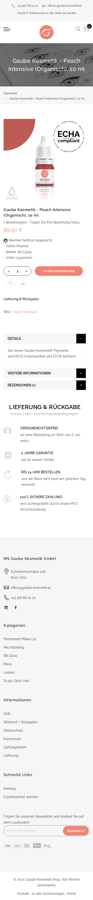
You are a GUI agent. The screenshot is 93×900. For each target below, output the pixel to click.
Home (71, 893)
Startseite (10, 93)
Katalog (10, 788)
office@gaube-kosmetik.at (64, 5)
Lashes (9, 672)
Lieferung (11, 755)
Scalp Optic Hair (16, 681)
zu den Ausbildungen (47, 893)
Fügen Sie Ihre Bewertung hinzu (54, 222)
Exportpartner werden (21, 797)
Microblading (14, 647)
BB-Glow (10, 656)
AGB (7, 714)
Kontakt (23, 893)
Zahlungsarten (15, 747)
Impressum (12, 739)
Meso (8, 664)
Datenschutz (13, 730)
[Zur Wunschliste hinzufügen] (11, 283)
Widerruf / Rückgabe (20, 722)
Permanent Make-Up (20, 639)
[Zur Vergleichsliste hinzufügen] (22, 283)
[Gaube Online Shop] (46, 32)
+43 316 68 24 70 (27, 5)
